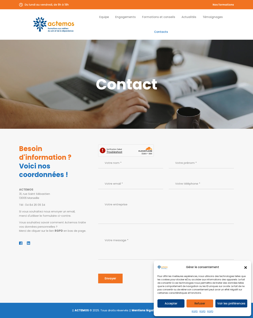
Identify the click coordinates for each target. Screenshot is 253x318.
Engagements (125, 17)
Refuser (199, 303)
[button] (245, 267)
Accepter (171, 303)
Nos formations (223, 4)
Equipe (104, 17)
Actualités (189, 17)
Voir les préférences (231, 303)
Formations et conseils (158, 17)
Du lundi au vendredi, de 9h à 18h (47, 4)
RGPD (195, 311)
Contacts (161, 32)
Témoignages (213, 17)
